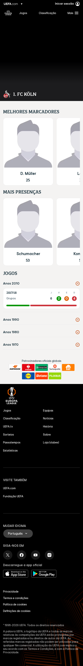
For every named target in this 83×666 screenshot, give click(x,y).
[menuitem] (26, 13)
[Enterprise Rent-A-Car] (41, 367)
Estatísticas (10, 450)
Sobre (47, 434)
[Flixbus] (55, 375)
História (48, 426)
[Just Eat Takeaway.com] (68, 367)
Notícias (48, 418)
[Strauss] (28, 367)
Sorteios (8, 434)
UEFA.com (9, 488)
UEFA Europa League (8, 13)
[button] (72, 13)
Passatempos (11, 442)
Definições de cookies (16, 611)
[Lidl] (28, 375)
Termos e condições (15, 598)
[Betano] (41, 375)
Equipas (48, 410)
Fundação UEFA (13, 496)
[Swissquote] (55, 367)
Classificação (11, 418)
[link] (23, 13)
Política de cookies (15, 604)
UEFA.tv (8, 426)
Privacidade (11, 591)
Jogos (7, 410)
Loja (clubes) (51, 442)
